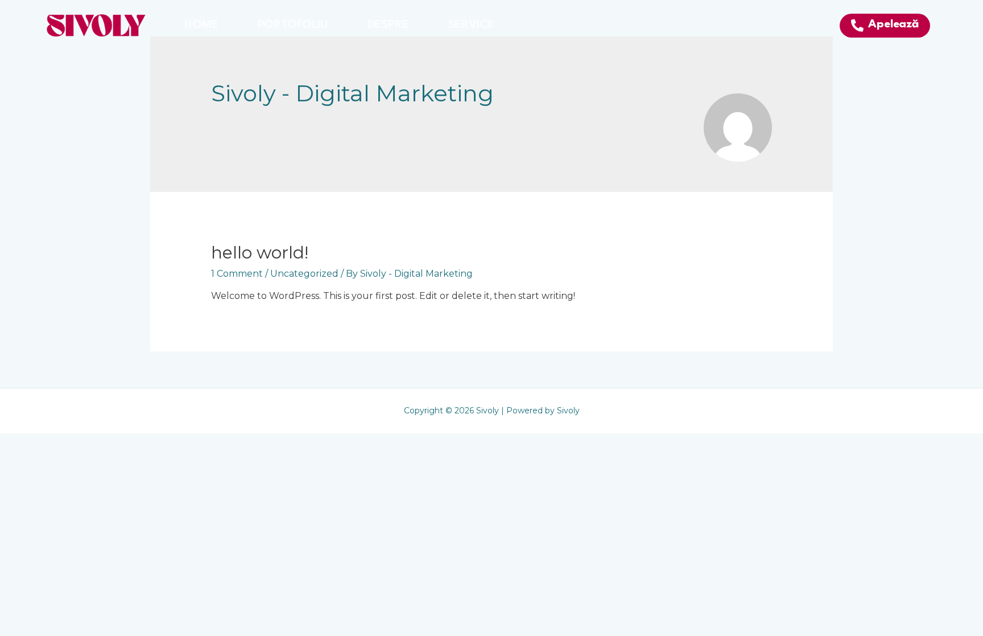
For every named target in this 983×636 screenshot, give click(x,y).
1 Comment (237, 273)
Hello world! (259, 252)
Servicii (470, 25)
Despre (388, 25)
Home (201, 25)
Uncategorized (304, 273)
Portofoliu (293, 25)
